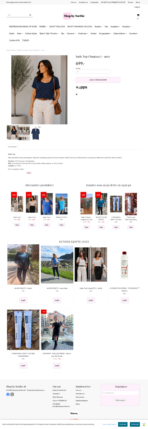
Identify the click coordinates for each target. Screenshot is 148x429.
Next (75, 90)
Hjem (8, 50)
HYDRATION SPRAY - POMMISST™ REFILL (125, 289)
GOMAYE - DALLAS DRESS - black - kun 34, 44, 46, (57, 354)
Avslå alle (122, 424)
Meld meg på (120, 400)
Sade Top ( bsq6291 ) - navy (35, 50)
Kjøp (17, 225)
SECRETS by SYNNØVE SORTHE (113, 2)
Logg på (137, 7)
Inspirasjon (95, 2)
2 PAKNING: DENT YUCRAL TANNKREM (116, 219)
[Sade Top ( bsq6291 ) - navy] (39, 89)
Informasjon (12, 147)
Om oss (73, 2)
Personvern (80, 397)
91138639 (56, 404)
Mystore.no (40, 390)
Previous (3, 90)
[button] (12, 209)
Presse (130, 2)
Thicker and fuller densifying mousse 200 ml (131, 219)
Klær (13, 50)
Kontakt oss (83, 2)
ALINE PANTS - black (23, 288)
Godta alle (135, 424)
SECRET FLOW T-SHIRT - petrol (101, 219)
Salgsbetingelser (82, 400)
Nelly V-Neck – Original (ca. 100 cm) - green (86, 219)
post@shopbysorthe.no (61, 406)
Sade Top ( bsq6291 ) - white (91, 288)
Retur (138, 2)
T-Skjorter (20, 50)
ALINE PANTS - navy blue (57, 288)
